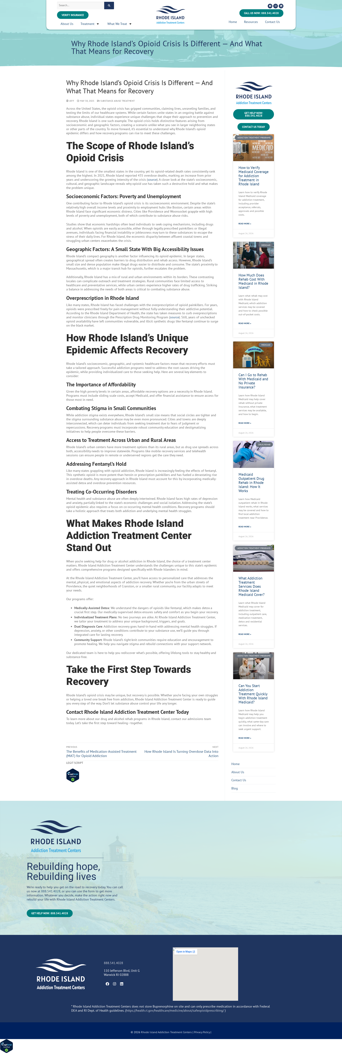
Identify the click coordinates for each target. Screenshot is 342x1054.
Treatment (87, 24)
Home (233, 22)
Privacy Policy (202, 1032)
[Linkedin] (281, 6)
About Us (67, 24)
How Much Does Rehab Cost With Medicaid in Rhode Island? (253, 281)
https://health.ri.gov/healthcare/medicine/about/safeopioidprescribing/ (175, 1010)
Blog (234, 788)
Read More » (245, 223)
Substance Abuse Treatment (117, 100)
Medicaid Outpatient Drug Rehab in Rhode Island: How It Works (251, 482)
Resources (251, 22)
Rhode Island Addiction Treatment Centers (166, 1032)
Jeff (71, 100)
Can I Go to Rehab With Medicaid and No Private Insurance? (253, 381)
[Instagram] (275, 6)
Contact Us (272, 22)
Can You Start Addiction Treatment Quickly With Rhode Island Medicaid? (253, 694)
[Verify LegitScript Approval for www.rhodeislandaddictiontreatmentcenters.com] (72, 781)
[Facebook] (270, 6)
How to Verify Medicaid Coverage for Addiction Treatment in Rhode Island (254, 175)
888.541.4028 (50, 891)
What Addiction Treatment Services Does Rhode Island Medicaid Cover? (252, 586)
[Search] (109, 5)
